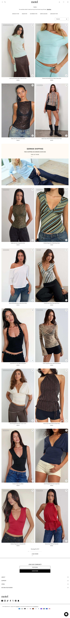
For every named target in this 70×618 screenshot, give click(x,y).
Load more (35, 554)
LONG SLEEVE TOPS (54, 13)
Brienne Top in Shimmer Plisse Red (51, 543)
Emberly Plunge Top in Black (18, 483)
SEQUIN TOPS (24, 13)
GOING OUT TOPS (15, 13)
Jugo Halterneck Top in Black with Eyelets (18, 363)
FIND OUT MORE (35, 154)
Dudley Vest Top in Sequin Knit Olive (18, 243)
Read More (49, 9)
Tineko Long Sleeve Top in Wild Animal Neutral (51, 363)
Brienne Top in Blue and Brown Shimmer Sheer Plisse (52, 138)
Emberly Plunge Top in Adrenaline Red (18, 543)
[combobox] (5, 2)
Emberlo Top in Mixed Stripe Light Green (51, 303)
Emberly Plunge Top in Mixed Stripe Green (52, 243)
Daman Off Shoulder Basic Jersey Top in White (18, 303)
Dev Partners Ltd (35, 606)
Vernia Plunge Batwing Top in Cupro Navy (52, 483)
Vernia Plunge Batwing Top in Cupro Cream (18, 423)
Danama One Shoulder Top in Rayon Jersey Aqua (51, 78)
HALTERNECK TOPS (33, 13)
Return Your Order (7, 587)
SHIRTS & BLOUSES (43, 13)
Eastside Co (18, 606)
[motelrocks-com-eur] (34, 2)
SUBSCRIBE (35, 571)
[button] (33, 25)
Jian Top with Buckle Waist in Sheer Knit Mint (18, 78)
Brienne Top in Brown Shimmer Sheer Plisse (51, 423)
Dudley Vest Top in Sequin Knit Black (18, 138)
